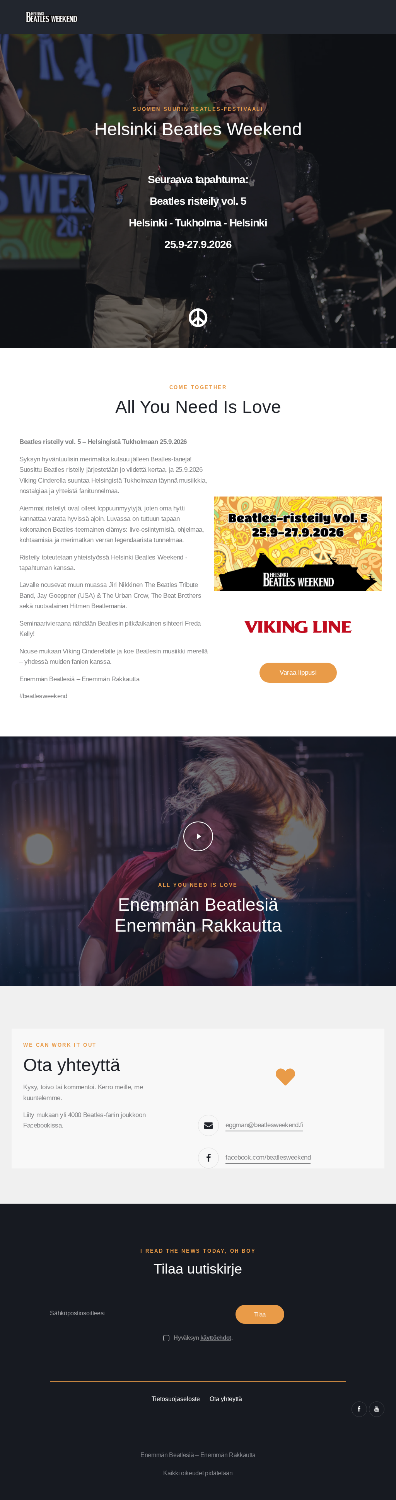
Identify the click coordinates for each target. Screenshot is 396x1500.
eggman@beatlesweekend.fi (264, 1125)
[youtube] (376, 1409)
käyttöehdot (215, 1338)
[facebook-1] (359, 1409)
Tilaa (260, 1314)
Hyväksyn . (203, 1337)
